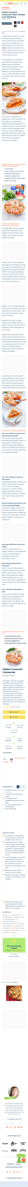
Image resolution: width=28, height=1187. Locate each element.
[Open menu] (22, 3)
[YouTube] (21, 1127)
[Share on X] (15, 22)
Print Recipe (15, 712)
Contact (18, 1164)
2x (20, 787)
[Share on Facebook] (18, 22)
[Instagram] (10, 1127)
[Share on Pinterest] (22, 22)
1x (18, 787)
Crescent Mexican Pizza (13, 636)
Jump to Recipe (6, 23)
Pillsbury (15, 982)
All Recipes (10, 1164)
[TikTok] (15, 1127)
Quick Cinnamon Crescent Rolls (15, 643)
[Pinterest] (13, 1127)
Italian (4, 48)
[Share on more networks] (15, 26)
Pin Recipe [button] (15, 717)
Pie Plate (6, 762)
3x (23, 787)
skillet (11, 762)
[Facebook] (7, 1127)
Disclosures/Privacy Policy (14, 1167)
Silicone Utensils (19, 758)
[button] (2, 8)
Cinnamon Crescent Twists (14, 638)
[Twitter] (18, 1127)
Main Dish (8, 9)
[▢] (4, 790)
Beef (3, 9)
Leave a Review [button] (16, 950)
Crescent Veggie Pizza (12, 641)
